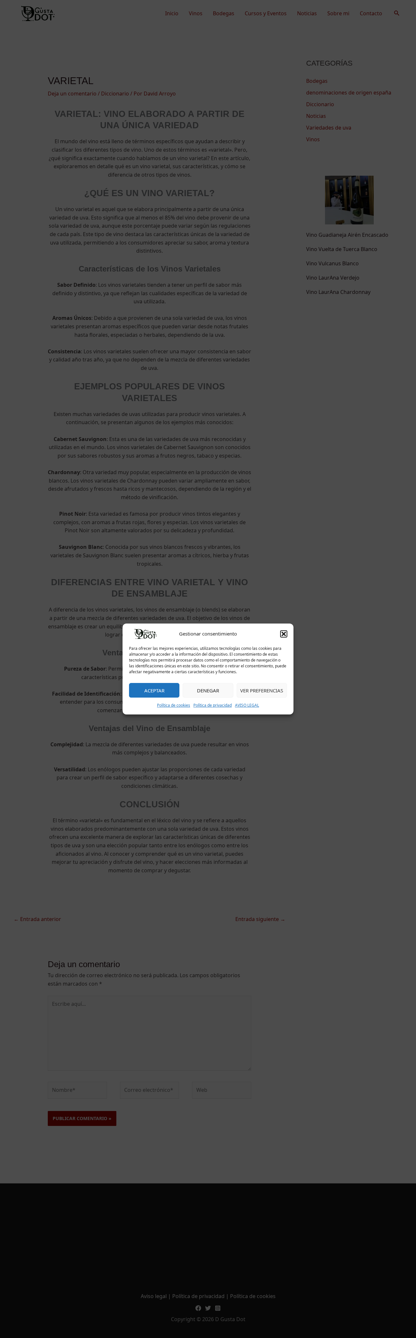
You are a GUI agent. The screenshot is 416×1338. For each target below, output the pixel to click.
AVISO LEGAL (247, 705)
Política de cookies (173, 705)
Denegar (208, 690)
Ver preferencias (261, 690)
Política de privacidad (212, 705)
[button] (283, 634)
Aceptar (154, 690)
